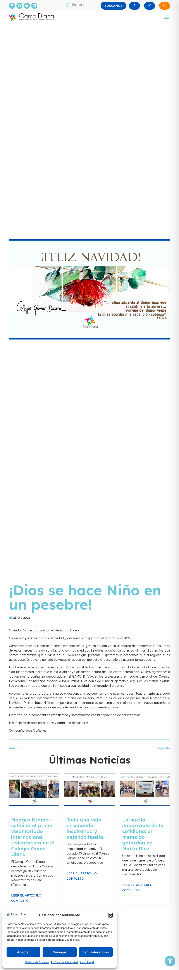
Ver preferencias (95, 952)
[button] (110, 915)
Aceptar (23, 952)
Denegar (59, 952)
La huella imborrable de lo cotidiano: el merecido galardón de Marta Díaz (142, 834)
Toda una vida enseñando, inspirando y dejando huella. (85, 828)
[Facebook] (19, 6)
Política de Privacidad (64, 962)
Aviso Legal (87, 962)
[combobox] (80, 5)
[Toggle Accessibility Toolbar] (170, 961)
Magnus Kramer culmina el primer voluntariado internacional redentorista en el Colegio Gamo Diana (33, 837)
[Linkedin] (34, 6)
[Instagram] (12, 6)
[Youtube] (27, 6)
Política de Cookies (37, 962)
